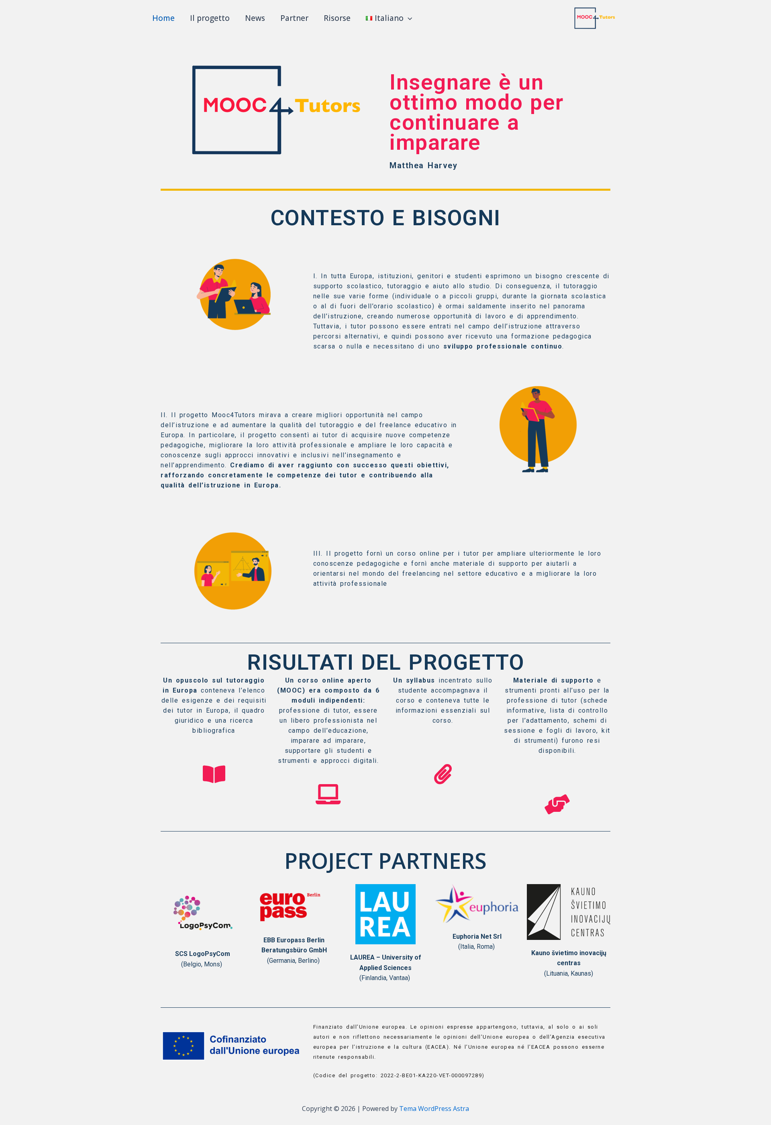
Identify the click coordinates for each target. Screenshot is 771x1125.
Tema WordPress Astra (434, 1108)
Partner (294, 18)
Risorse (337, 18)
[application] (408, 18)
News (255, 18)
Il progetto (210, 18)
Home (163, 18)
